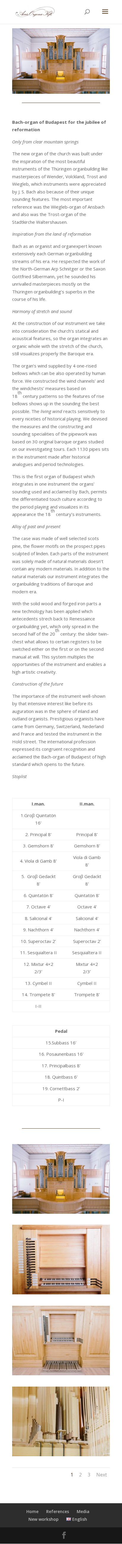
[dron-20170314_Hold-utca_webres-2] (61, 1212)
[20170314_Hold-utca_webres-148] (61, 1373)
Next (101, 1474)
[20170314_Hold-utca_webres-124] (61, 1293)
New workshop (43, 1519)
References (57, 1511)
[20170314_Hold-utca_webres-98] (61, 1454)
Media (83, 1511)
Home (32, 1511)
